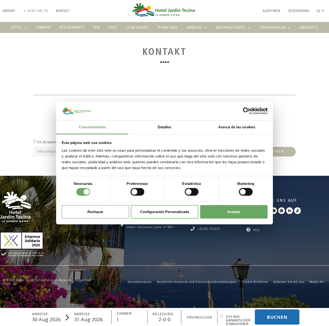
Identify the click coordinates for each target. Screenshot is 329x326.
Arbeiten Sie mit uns (288, 282)
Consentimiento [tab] (92, 127)
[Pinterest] (281, 210)
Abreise (82, 314)
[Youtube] (273, 210)
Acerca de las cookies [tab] (236, 127)
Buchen (277, 317)
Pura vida (168, 27)
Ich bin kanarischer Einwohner (238, 320)
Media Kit (316, 282)
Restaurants (72, 27)
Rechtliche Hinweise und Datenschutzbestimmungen (197, 282)
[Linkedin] (289, 210)
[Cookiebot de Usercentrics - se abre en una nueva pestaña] (246, 111)
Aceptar (233, 211)
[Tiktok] (297, 210)
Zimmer (43, 27)
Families (194, 27)
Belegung (162, 314)
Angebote (308, 27)
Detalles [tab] (164, 127)
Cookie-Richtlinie (255, 282)
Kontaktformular (140, 282)
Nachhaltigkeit (231, 27)
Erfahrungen (273, 27)
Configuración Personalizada (164, 211)
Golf (112, 27)
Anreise (40, 314)
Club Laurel (138, 27)
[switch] (137, 192)
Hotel (16, 27)
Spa (96, 27)
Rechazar (95, 211)
